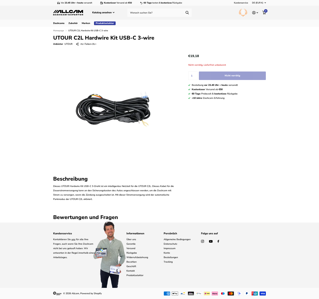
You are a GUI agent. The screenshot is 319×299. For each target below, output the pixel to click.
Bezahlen (131, 261)
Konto (167, 252)
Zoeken (187, 12)
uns (73, 239)
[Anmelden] (255, 12)
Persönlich (170, 233)
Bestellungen (171, 257)
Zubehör (73, 23)
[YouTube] (211, 241)
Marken (86, 23)
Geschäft (131, 266)
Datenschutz (170, 243)
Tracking (168, 261)
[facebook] (218, 241)
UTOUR (68, 44)
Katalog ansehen (102, 12)
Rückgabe (131, 252)
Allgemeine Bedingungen (177, 239)
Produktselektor (134, 275)
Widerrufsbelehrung (137, 257)
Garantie (131, 243)
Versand (130, 248)
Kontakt (130, 270)
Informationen (135, 233)
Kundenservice (241, 2)
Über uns (131, 239)
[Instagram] (202, 241)
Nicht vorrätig (232, 75)
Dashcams (58, 23)
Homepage (58, 30)
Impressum (169, 248)
